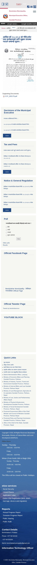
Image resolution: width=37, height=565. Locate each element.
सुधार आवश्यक (11, 235)
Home (3, 28)
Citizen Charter (8, 492)
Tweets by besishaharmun (11, 308)
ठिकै (8, 227)
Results (5, 245)
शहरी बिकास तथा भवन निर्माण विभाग (12, 367)
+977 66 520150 (12, 536)
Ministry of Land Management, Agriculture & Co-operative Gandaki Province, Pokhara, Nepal (17, 393)
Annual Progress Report (12, 512)
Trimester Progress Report (12, 515)
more (7, 135)
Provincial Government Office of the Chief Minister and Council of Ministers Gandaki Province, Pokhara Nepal (17, 413)
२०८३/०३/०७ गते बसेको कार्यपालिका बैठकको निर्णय (16, 124)
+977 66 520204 (7, 539)
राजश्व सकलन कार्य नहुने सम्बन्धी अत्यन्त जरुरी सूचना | (17, 150)
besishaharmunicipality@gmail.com (18, 543)
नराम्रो (9, 232)
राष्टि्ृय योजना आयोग (9, 365)
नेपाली (24, 4)
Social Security (8, 489)
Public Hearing (8, 518)
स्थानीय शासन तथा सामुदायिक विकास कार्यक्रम (15, 372)
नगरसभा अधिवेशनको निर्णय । (11, 118)
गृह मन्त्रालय (7, 362)
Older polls (6, 243)
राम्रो (8, 229)
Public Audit (7, 522)
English (18, 4)
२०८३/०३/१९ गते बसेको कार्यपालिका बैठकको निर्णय (16, 130)
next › (11, 27)
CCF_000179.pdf (11, 96)
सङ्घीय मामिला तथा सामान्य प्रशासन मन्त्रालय (15, 369)
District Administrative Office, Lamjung (15, 374)
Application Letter (9, 495)
